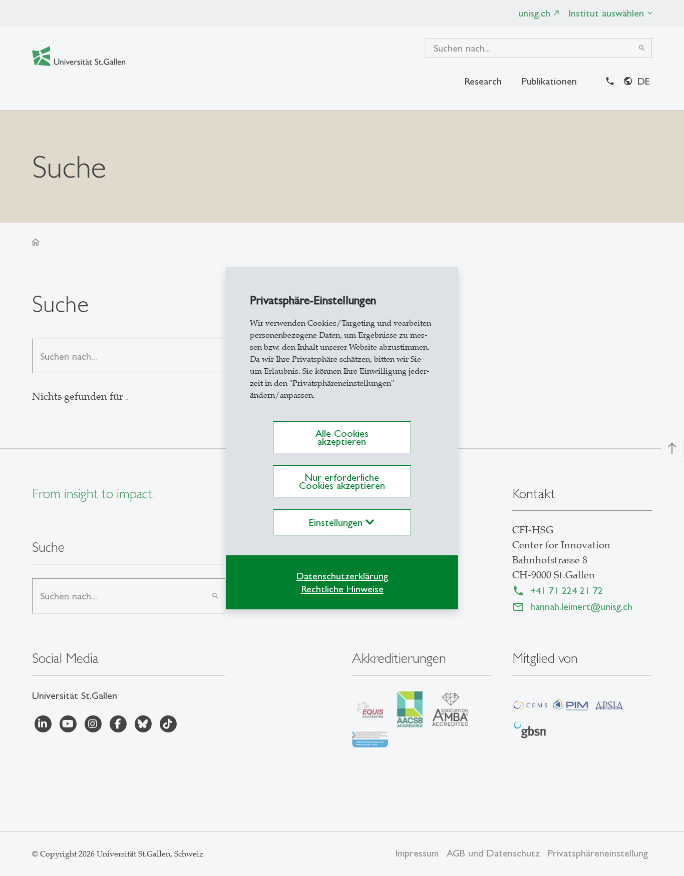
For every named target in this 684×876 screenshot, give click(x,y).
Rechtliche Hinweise (342, 589)
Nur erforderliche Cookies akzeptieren (342, 481)
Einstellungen (337, 522)
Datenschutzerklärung (342, 576)
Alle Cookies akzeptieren (342, 437)
